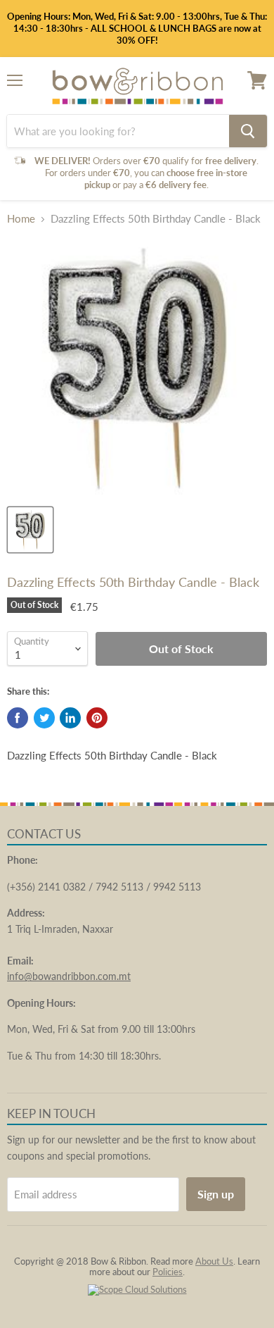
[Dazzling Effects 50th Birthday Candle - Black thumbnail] (30, 529)
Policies (167, 1271)
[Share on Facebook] (17, 717)
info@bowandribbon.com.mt (69, 976)
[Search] (248, 131)
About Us (214, 1261)
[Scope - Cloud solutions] (137, 1289)
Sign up (215, 1193)
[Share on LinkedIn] (70, 717)
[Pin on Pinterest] (96, 717)
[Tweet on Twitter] (44, 717)
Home (21, 219)
